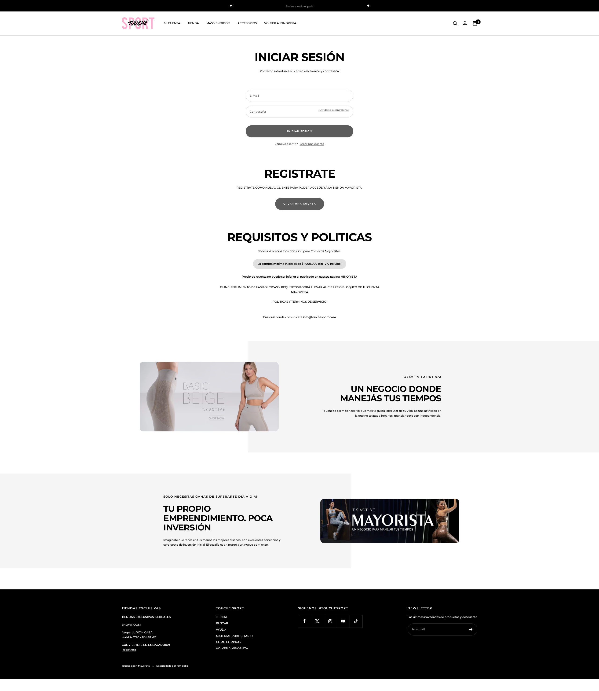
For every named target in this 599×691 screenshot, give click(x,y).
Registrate (129, 649)
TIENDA (193, 23)
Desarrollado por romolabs (172, 665)
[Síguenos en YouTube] (343, 621)
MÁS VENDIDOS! (218, 23)
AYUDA (221, 629)
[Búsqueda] (455, 23)
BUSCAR (222, 623)
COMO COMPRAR (228, 642)
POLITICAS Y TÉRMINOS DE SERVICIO (299, 301)
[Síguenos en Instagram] (330, 621)
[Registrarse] (471, 629)
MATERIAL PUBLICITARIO (234, 636)
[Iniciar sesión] (465, 23)
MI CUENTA (172, 23)
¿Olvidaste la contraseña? (333, 109)
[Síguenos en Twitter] (317, 621)
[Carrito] (475, 23)
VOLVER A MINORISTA (280, 23)
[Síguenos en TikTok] (356, 621)
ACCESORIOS (247, 23)
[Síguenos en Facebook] (304, 621)
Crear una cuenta (312, 144)
